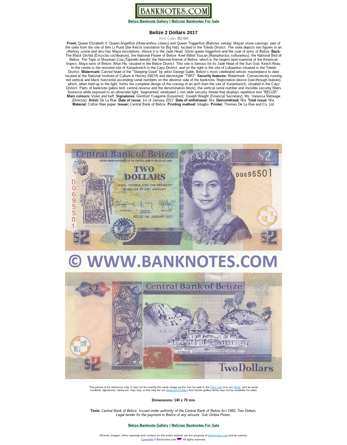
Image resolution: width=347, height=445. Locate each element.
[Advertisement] (173, 125)
